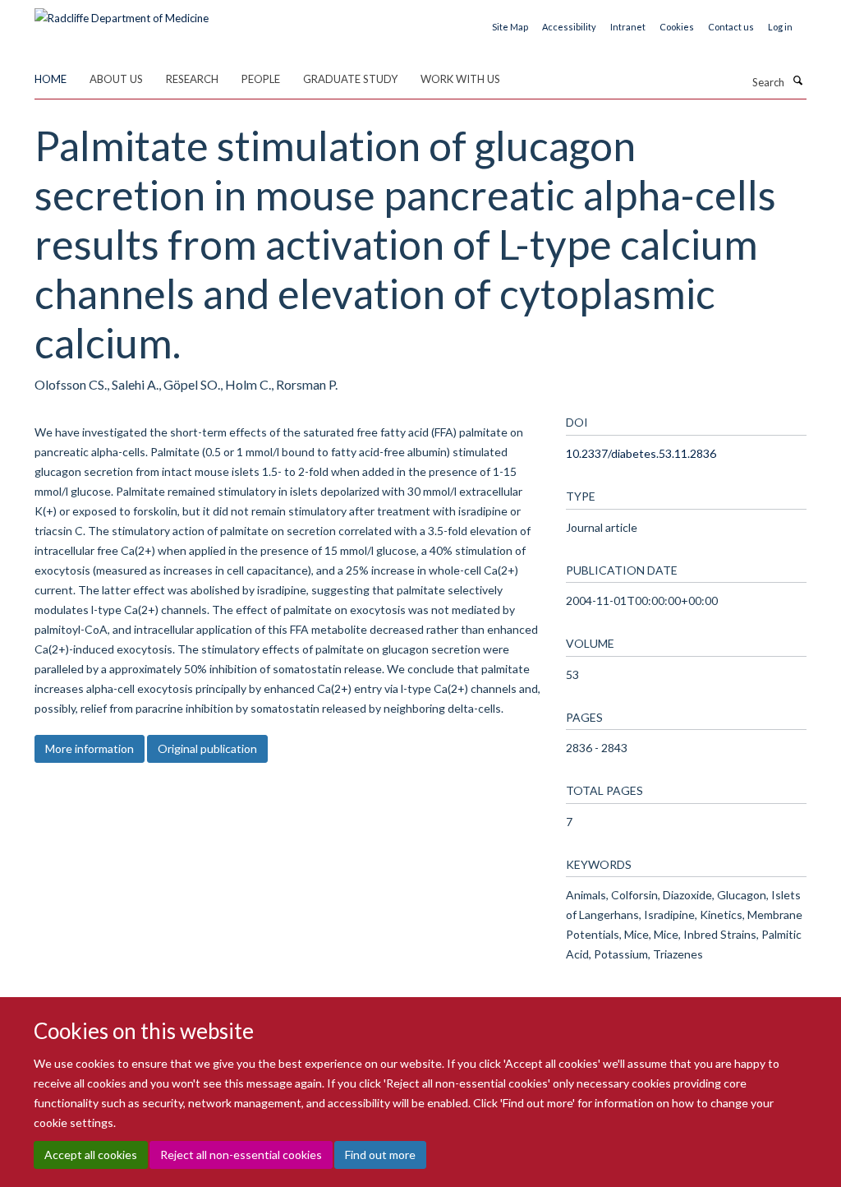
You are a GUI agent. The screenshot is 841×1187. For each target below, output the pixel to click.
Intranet (628, 26)
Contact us (731, 26)
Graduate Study (350, 78)
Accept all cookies (90, 1155)
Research (192, 78)
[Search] (797, 81)
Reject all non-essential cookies (241, 1155)
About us (116, 78)
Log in (780, 26)
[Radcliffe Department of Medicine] (121, 12)
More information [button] (89, 748)
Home (50, 78)
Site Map (510, 26)
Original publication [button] (207, 748)
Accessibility (569, 26)
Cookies (676, 26)
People (260, 78)
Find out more (380, 1155)
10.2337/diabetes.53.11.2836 (641, 453)
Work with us (460, 78)
